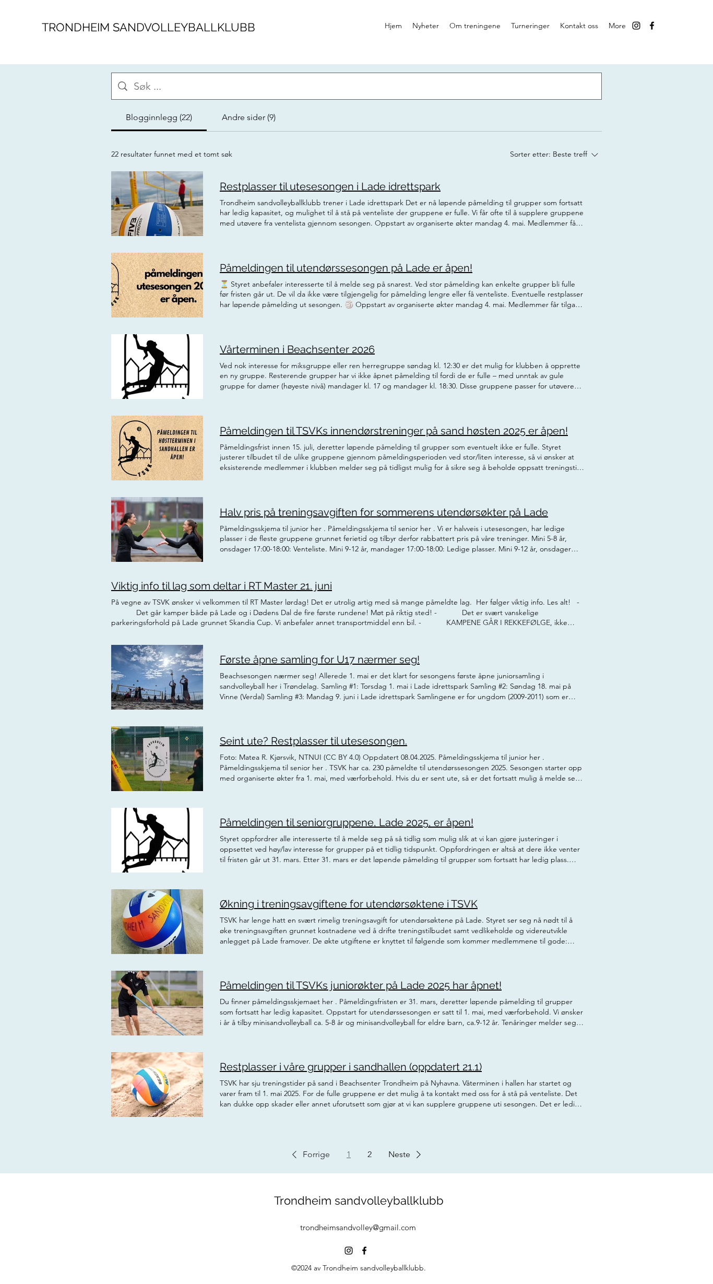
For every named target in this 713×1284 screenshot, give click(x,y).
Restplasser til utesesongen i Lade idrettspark (330, 186)
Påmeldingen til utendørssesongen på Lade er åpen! (346, 268)
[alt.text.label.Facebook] (652, 25)
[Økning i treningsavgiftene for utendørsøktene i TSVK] (157, 921)
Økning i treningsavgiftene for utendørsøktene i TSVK (349, 904)
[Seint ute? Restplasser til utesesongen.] (157, 758)
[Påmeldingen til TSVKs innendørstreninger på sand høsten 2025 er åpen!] (157, 448)
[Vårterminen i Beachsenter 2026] (157, 366)
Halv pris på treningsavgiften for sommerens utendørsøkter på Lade (384, 512)
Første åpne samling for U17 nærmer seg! (320, 659)
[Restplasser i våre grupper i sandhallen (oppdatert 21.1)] (157, 1084)
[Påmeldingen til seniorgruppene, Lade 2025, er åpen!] (157, 840)
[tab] (159, 117)
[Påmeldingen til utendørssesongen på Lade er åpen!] (157, 285)
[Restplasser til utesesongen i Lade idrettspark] (157, 203)
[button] (309, 1154)
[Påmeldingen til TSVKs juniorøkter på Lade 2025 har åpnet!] (157, 1003)
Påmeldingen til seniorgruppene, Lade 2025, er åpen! (346, 822)
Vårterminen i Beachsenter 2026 (297, 349)
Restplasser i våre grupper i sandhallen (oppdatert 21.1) (351, 1067)
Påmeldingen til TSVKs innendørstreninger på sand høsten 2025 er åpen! (394, 431)
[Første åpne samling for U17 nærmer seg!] (157, 677)
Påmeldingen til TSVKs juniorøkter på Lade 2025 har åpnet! (361, 985)
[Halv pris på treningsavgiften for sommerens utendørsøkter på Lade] (157, 529)
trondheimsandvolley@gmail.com (358, 1227)
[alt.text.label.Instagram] (636, 25)
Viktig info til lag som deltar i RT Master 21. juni (221, 586)
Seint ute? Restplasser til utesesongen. (313, 741)
